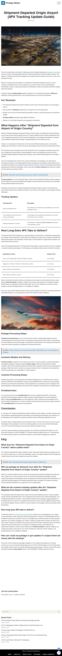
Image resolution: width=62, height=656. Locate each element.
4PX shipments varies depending (22, 514)
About (9, 654)
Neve (23, 651)
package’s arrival (52, 72)
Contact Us (17, 654)
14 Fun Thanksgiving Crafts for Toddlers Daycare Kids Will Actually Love (22, 625)
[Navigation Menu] (59, 3)
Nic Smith (31, 20)
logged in (11, 594)
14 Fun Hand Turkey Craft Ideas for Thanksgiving (15, 640)
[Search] (59, 611)
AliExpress (26, 72)
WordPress (36, 651)
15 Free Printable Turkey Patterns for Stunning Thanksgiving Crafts (20, 620)
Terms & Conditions (48, 654)
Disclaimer (37, 654)
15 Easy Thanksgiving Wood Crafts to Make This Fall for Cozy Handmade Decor (24, 635)
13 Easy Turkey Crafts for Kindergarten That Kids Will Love (18, 630)
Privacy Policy (27, 654)
